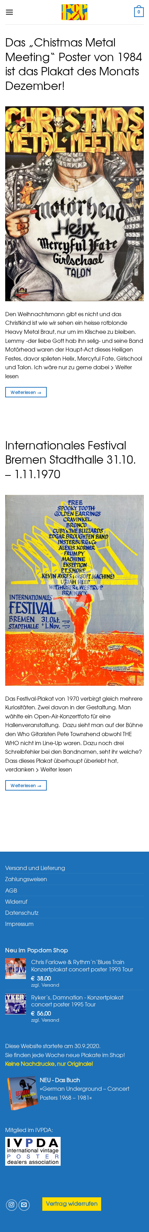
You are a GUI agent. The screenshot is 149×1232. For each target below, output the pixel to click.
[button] (9, 11)
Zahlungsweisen (26, 879)
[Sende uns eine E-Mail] (24, 1205)
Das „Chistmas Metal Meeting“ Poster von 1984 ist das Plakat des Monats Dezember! (73, 63)
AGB (11, 890)
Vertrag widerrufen (71, 1203)
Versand (50, 984)
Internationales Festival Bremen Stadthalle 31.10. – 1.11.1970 (70, 459)
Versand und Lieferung (35, 867)
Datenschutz (21, 912)
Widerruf (16, 901)
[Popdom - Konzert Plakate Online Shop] (74, 12)
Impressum (19, 923)
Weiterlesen (26, 392)
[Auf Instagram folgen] (11, 1205)
